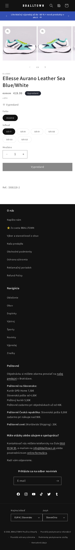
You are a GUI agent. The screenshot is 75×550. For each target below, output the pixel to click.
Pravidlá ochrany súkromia (22, 537)
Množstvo (7, 147)
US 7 (10, 132)
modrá (12, 118)
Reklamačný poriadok (19, 267)
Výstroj (11, 321)
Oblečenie (12, 297)
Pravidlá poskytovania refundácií (55, 532)
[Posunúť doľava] (30, 67)
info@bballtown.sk (44, 448)
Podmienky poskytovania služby (53, 537)
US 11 (11, 140)
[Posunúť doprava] (45, 67)
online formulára (37, 452)
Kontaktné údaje (39, 542)
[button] (7, 5)
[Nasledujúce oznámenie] (68, 16)
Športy (10, 329)
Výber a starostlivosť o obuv (23, 235)
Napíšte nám (14, 219)
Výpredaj (12, 345)
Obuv (10, 305)
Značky (11, 353)
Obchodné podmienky (19, 251)
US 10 (53, 132)
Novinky (11, 337)
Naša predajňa (15, 243)
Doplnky (11, 313)
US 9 (38, 132)
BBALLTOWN (16, 532)
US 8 (24, 132)
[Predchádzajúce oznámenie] (6, 16)
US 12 (26, 140)
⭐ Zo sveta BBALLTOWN (20, 227)
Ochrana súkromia (17, 259)
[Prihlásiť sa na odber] (57, 481)
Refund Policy (14, 275)
